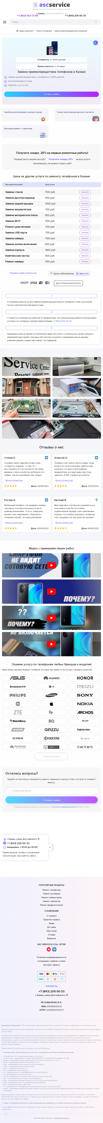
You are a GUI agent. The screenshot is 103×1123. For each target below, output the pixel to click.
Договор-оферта (51, 965)
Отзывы (51, 934)
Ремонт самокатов (51, 901)
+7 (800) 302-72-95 (27, 16)
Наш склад (51, 931)
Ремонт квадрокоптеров (51, 905)
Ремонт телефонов (51, 890)
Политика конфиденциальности (51, 957)
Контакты (51, 986)
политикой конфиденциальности (64, 807)
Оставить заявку (51, 94)
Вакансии (51, 938)
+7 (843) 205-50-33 (75, 16)
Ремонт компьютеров (52, 897)
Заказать (85, 192)
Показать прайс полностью (23, 273)
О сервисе (52, 916)
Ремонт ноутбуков (51, 894)
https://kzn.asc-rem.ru (13, 1107)
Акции (51, 923)
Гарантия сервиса (51, 919)
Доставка (51, 927)
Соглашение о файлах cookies (51, 961)
